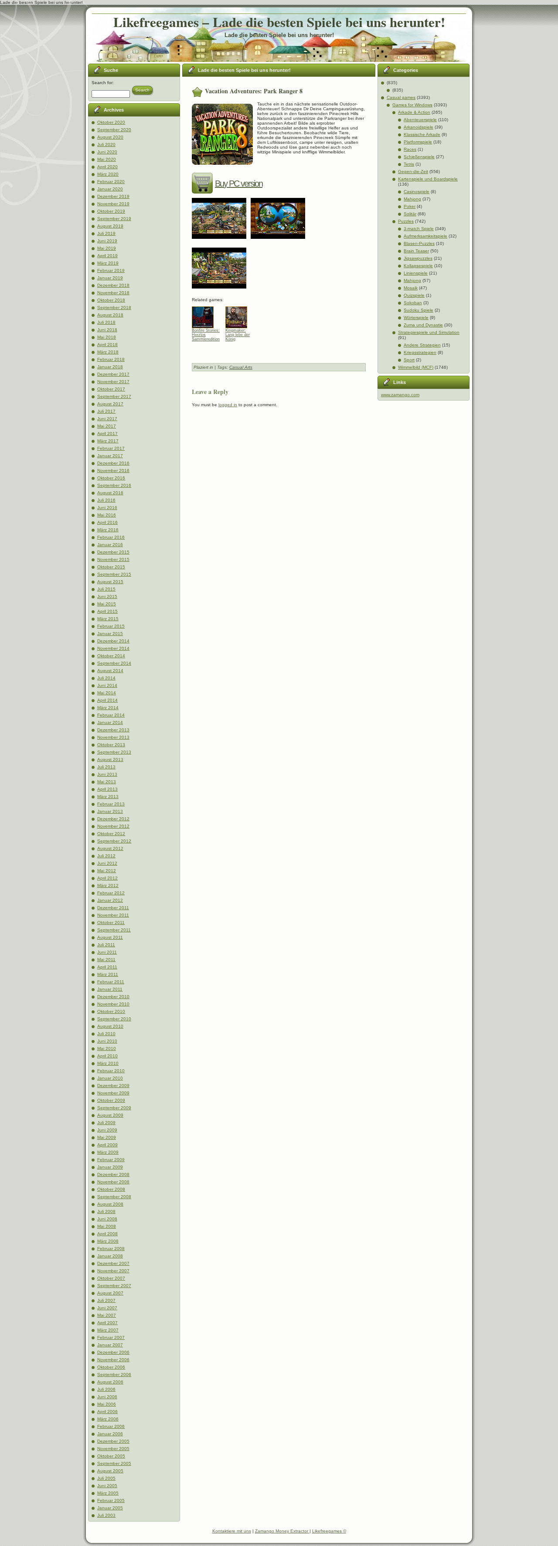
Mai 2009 (106, 1137)
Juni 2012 (107, 863)
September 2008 (114, 1196)
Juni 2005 (107, 1485)
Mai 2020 (106, 159)
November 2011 (113, 915)
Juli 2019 (106, 233)
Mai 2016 (106, 515)
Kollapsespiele (418, 265)
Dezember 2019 (113, 196)
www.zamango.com (400, 394)
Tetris (409, 164)
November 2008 (113, 1181)
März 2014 (108, 707)
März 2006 (108, 1419)
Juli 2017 (106, 411)
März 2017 (108, 440)
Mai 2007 (106, 1315)
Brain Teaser (416, 250)
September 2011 (114, 930)
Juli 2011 (106, 944)
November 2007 (113, 1270)
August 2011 (110, 937)
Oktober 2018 (111, 300)
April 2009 (107, 1144)
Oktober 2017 (111, 389)
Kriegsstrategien (420, 352)
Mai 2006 (106, 1404)
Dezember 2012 (113, 818)
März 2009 (108, 1152)
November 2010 (113, 1004)
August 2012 (110, 848)
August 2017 (110, 403)
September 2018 (114, 307)
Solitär (410, 213)
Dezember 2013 (113, 729)
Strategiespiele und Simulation (428, 332)
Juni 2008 (107, 1218)
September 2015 (114, 574)
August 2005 (110, 1470)
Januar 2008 (110, 1256)
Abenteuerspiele (420, 119)
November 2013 (113, 737)
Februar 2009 (111, 1159)
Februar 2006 (111, 1426)
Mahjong (412, 199)
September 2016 (114, 485)
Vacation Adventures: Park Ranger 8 (254, 90)
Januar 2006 (110, 1433)
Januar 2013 (110, 811)
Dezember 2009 (113, 1085)
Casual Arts (240, 367)
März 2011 (107, 974)
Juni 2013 (107, 774)
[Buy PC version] (203, 183)
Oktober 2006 (111, 1367)
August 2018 (110, 315)
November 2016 (113, 470)
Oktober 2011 (111, 922)
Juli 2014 (106, 678)
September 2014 (114, 663)
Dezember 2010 (113, 996)
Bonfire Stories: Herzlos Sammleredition (206, 334)
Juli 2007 (106, 1300)
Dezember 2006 (113, 1352)
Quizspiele (414, 295)
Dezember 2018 (113, 285)
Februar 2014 (111, 715)
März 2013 (108, 796)
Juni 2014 (107, 685)
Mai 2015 (106, 603)
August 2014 (110, 670)
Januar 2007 (110, 1344)
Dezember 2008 (113, 1174)
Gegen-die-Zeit (413, 171)
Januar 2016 (110, 544)
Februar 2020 (111, 181)
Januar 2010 (110, 1078)
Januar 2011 (109, 989)
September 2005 (114, 1463)
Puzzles (406, 221)
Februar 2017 (111, 448)
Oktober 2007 (111, 1278)
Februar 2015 (111, 626)
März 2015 (108, 618)
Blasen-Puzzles (419, 243)
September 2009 (114, 1107)
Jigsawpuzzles (418, 258)
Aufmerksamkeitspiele (425, 236)
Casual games (401, 97)
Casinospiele (416, 191)
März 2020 (108, 174)
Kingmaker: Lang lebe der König (237, 334)
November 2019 (113, 203)
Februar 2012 (111, 892)
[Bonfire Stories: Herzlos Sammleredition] (206, 315)
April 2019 (107, 255)
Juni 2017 (107, 418)
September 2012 (114, 841)
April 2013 (107, 789)
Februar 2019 (111, 270)
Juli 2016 (106, 500)
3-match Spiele (419, 228)
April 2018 (107, 344)
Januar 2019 (110, 277)
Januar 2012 (110, 900)
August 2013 (110, 759)
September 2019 (114, 218)
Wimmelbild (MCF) (415, 367)
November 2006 (113, 1359)
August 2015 (110, 581)
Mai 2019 (106, 248)
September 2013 (114, 752)
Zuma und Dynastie (423, 325)
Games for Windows (412, 104)
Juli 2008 (106, 1211)
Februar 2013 (111, 804)
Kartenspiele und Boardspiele (428, 179)
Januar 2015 (110, 633)
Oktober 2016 (111, 478)
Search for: (103, 82)
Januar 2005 (110, 1507)
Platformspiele (418, 141)
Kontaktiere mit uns (231, 1531)
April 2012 (107, 878)
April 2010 (107, 1055)
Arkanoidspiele (418, 127)
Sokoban (413, 302)
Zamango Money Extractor (282, 1531)
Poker (409, 206)
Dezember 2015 (113, 552)
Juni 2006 (107, 1396)
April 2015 (107, 611)
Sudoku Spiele (418, 310)
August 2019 (110, 226)
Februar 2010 (111, 1070)
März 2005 (108, 1493)
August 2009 (110, 1115)
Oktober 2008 (111, 1189)
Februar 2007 (111, 1337)
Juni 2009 (107, 1130)
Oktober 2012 (111, 833)
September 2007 (114, 1285)
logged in (227, 404)
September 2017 (114, 396)
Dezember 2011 (113, 907)
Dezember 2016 (113, 463)
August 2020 (110, 137)
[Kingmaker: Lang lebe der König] (239, 315)
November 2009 (113, 1093)
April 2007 (107, 1322)
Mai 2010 (106, 1048)
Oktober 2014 (111, 655)
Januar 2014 (110, 722)
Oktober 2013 (111, 744)
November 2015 (113, 559)
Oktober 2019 (111, 211)
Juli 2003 (106, 1515)
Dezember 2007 (113, 1263)
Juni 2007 (107, 1307)
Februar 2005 (111, 1500)
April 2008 (107, 1233)
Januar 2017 (110, 455)
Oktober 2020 (111, 122)
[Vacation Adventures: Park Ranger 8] (221, 241)
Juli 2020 (106, 144)
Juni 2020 (107, 152)
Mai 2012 (106, 870)
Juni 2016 (107, 507)
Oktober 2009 (111, 1100)
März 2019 (108, 263)
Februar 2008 (111, 1248)
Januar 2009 (110, 1167)
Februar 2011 (110, 981)
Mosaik (411, 287)
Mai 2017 (106, 426)
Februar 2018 (111, 359)
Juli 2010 (106, 1033)
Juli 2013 (106, 767)
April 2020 (107, 166)
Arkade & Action (414, 112)
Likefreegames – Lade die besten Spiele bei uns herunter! (279, 22)
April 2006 (107, 1411)
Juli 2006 (106, 1389)
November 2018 (113, 292)
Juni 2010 (107, 1041)
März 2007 (108, 1330)
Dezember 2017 (113, 374)
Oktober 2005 (111, 1456)
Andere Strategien (422, 345)
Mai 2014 (106, 692)
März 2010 (108, 1063)
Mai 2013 (106, 781)
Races (410, 149)
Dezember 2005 (113, 1441)
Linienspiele (416, 273)
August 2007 (110, 1293)
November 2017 (113, 381)
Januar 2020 (110, 189)
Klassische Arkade (422, 134)
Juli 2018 (106, 322)
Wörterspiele (416, 317)
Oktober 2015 (111, 566)
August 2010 (110, 1026)
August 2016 (110, 492)
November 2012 (113, 826)
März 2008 (108, 1241)
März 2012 (108, 885)
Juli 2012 (106, 855)
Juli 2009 (106, 1122)
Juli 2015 (106, 589)
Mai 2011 (106, 959)
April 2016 (107, 522)
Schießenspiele (419, 156)
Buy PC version (238, 183)
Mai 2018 (106, 337)
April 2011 (107, 967)
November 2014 (113, 648)
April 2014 (107, 700)
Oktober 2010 (111, 1011)
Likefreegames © (329, 1531)
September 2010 (114, 1018)
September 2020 (114, 129)
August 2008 (110, 1204)
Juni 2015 (107, 596)
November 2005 (113, 1448)
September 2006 (114, 1374)
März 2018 (108, 352)
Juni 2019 (107, 240)
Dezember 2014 (113, 641)
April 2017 (107, 433)
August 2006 (110, 1382)
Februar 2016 (111, 537)
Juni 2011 (107, 952)
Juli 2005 (106, 1478)
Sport (409, 359)
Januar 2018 (110, 366)
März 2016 (108, 529)
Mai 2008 (106, 1226)
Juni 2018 (107, 329)
